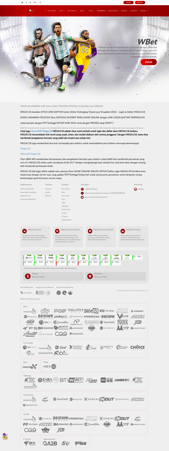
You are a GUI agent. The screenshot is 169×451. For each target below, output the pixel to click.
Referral (48, 196)
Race (82, 10)
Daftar (140, 2)
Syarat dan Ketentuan (28, 199)
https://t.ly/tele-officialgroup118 (96, 197)
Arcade (124, 10)
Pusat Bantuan (25, 196)
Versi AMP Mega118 (41, 131)
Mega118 (25, 149)
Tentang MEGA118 (27, 189)
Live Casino (71, 10)
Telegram (141, 189)
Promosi (48, 189)
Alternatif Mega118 (30, 154)
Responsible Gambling (28, 192)
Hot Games (52, 10)
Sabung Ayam (66, 220)
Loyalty (47, 192)
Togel (91, 10)
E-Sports (133, 10)
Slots (61, 10)
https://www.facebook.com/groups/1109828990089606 (105, 193)
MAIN (148, 62)
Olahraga (101, 10)
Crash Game (113, 10)
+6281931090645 (91, 189)
